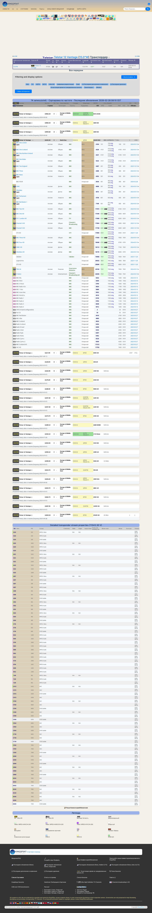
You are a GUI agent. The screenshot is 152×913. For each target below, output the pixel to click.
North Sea (63, 140)
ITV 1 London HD (21, 218)
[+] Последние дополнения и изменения (95, 84)
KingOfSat (141, 907)
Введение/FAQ (16, 858)
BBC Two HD (20, 209)
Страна (50, 106)
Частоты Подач (82, 890)
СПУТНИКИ (24, 9)
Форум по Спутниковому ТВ (85, 893)
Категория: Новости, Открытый (54, 891)
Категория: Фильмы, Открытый (54, 893)
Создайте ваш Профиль (52, 860)
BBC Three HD (20, 238)
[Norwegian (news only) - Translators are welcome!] (22, 903)
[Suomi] (41, 903)
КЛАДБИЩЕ (70, 9)
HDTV (38, 84)
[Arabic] (44, 903)
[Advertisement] (76, 37)
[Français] (13, 903)
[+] (13, 9)
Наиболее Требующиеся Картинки (55, 882)
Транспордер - (89, 87)
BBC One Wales (21, 159)
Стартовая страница (33, 852)
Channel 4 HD (20, 223)
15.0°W (83, 57)
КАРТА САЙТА (81, 9)
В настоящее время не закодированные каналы (66, 87)
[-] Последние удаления (118, 84)
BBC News (19, 175)
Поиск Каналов (116, 871)
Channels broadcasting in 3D (121, 882)
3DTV (44, 84)
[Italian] (29, 903)
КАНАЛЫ (34, 9)
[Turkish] (46, 903)
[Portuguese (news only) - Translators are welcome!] (25, 903)
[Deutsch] (18, 903)
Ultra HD (51, 84)
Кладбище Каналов (18, 882)
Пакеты (42, 9)
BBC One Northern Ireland (24, 153)
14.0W (15, 56)
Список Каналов (82, 877)
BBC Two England (21, 166)
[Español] (27, 903)
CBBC (18, 186)
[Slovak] (36, 903)
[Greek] (39, 903)
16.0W (137, 56)
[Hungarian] (55, 903)
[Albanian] (58, 903)
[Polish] (32, 903)
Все (27, 84)
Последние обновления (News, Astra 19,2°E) (125, 865)
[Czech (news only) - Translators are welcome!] (34, 903)
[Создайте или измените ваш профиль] (149, 4)
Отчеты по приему (50, 877)
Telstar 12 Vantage (66, 57)
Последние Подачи (83, 891)
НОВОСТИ (6, 9)
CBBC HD (19, 247)
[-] (17, 9)
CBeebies (19, 190)
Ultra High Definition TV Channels (91, 882)
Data (77, 84)
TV (32, 84)
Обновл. (133, 106)
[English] (11, 903)
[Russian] (48, 903)
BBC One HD (20, 214)
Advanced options (129, 77)
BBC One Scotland (21, 150)
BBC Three (19, 171)
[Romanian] (53, 903)
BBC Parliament (21, 196)
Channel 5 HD (20, 228)
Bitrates (98, 87)
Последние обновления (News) (23, 865)
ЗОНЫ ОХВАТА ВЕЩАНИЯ (55, 9)
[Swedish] (20, 903)
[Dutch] (15, 903)
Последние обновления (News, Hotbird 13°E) (93, 865)
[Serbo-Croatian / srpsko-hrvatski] (51, 903)
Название (19, 106)
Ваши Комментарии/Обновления (77, 808)
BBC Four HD (20, 242)
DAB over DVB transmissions (20, 887)
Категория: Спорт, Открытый (53, 890)
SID (97, 106)
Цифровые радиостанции (65, 84)
